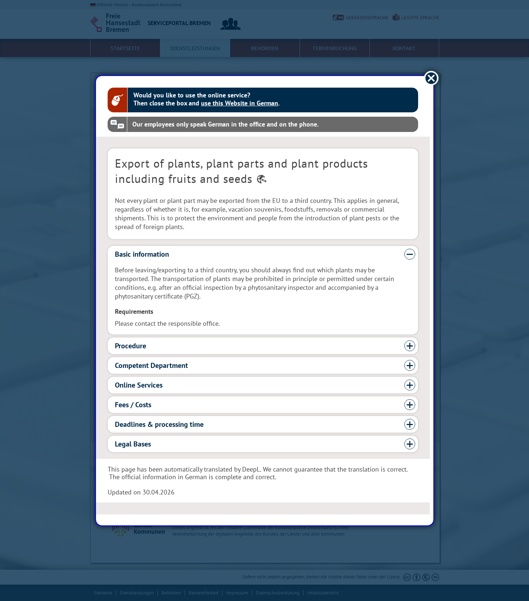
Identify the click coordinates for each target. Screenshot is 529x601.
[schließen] (431, 78)
